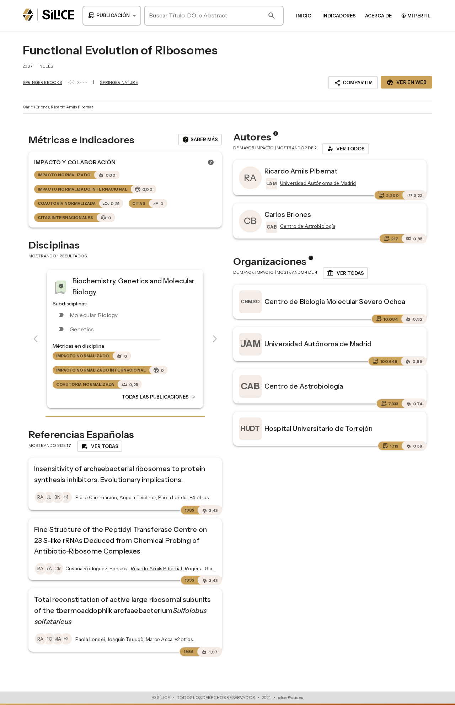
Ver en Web (406, 82)
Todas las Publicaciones (159, 397)
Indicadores (339, 15)
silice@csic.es (290, 697)
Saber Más (200, 139)
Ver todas (345, 273)
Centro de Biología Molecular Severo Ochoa (334, 301)
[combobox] (111, 16)
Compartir (353, 83)
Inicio (303, 15)
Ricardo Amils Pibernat (72, 107)
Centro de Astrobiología (303, 386)
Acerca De (378, 15)
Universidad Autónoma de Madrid (318, 344)
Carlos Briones (36, 107)
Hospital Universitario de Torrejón (318, 428)
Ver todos (345, 148)
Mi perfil (415, 15)
